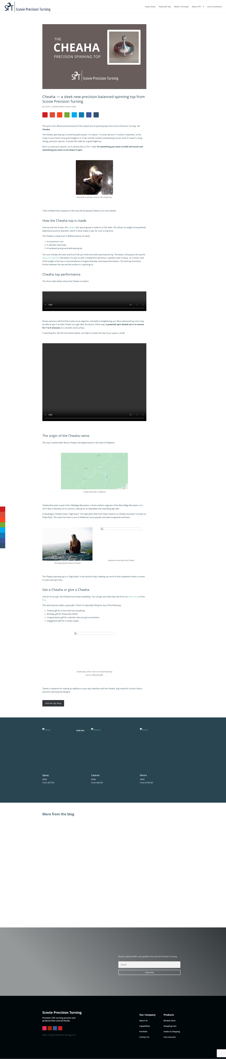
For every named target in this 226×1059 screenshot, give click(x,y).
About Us (143, 1020)
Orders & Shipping (172, 1031)
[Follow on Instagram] (44, 1028)
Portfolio (143, 1031)
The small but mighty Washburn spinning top (69, 862)
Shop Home (150, 7)
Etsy (44, 600)
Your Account (170, 1037)
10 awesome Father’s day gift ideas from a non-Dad (72, 830)
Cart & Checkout (214, 7)
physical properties (51, 257)
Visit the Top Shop (53, 703)
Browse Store (170, 1020)
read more (50, 842)
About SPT (196, 7)
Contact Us (144, 1037)
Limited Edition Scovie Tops (64, 106)
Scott (47, 106)
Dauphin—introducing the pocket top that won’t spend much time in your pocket (88, 895)
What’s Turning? (181, 7)
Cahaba (71, 227)
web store (133, 596)
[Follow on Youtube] (50, 1028)
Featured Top (165, 7)
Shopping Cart (170, 1026)
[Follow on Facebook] (55, 1028)
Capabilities (144, 1026)
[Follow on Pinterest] (60, 1028)
